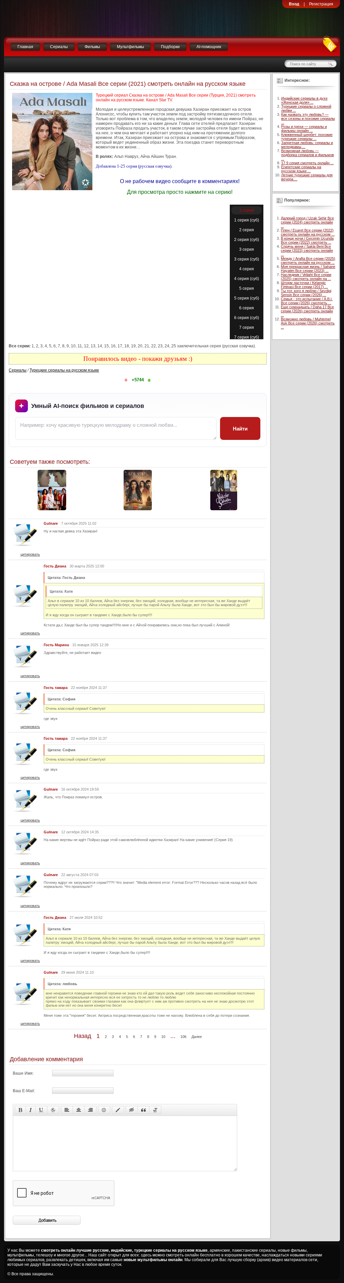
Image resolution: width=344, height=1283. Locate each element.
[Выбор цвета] (118, 1110)
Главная (25, 46)
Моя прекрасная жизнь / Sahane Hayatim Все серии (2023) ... (308, 269)
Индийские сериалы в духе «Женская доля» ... (304, 100)
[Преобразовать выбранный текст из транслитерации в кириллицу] (155, 1110)
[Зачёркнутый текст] (53, 1110)
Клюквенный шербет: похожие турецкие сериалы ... (307, 137)
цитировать (30, 554)
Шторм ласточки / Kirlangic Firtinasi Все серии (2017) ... (304, 285)
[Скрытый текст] (132, 1110)
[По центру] (79, 1110)
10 (163, 1037)
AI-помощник (209, 46)
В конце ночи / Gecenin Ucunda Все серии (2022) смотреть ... (307, 240)
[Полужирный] (20, 1110)
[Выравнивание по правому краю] (90, 1110)
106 (183, 1037)
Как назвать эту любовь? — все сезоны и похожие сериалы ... (308, 118)
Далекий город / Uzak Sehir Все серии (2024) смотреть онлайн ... (307, 222)
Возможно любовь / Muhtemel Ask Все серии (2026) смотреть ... (308, 323)
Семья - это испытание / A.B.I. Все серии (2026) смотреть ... (307, 301)
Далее (196, 1037)
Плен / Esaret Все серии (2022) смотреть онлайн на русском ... (308, 232)
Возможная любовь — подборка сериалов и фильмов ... (307, 155)
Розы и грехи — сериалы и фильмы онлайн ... (304, 129)
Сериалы (59, 46)
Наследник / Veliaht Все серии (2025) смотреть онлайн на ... (306, 277)
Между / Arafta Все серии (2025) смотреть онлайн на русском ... (308, 260)
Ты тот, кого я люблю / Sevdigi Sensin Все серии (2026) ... (306, 293)
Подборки (170, 46)
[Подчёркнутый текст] (41, 1110)
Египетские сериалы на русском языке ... (301, 169)
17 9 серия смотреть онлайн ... (307, 163)
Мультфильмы (130, 46)
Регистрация (321, 4)
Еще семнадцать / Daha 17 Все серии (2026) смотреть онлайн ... (307, 311)
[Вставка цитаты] (143, 1110)
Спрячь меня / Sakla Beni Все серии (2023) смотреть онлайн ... (307, 250)
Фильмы (92, 46)
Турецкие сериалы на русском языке (64, 370)
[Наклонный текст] (31, 1110)
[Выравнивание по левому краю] (67, 1110)
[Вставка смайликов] (104, 1110)
